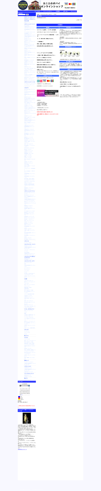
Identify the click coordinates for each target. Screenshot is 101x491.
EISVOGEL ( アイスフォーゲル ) (29, 146)
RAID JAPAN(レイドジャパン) (29, 123)
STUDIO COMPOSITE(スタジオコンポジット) (29, 108)
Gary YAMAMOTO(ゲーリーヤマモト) (30, 197)
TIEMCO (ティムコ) (28, 61)
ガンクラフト (27, 269)
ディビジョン (27, 331)
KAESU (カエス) (27, 228)
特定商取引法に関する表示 (38, 489)
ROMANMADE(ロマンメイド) (29, 127)
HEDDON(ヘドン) (27, 118)
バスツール (26, 240)
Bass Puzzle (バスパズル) (29, 160)
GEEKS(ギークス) (28, 101)
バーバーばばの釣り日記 (29, 294)
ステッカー (26, 329)
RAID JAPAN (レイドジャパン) (29, 58)
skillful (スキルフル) (29, 181)
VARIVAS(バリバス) (28, 371)
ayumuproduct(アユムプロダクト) (29, 92)
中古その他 (26, 20)
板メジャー (26, 335)
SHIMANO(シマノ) (28, 33)
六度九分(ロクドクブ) (28, 125)
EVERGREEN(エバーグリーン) (29, 30)
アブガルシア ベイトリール (30, 83)
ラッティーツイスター (28, 362)
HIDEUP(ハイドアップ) (29, 44)
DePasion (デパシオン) (29, 77)
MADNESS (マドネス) (28, 187)
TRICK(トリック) (28, 115)
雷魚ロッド (26, 360)
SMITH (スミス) (27, 348)
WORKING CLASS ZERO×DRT (27, 288)
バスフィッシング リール (29, 81)
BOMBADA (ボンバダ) (28, 153)
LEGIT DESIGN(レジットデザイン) (29, 53)
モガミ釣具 (26, 164)
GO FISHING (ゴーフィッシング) (29, 323)
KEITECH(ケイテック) (29, 195)
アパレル (26, 337)
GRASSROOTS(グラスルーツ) (29, 131)
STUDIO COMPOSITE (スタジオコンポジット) (29, 315)
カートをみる (37, 11)
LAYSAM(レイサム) (28, 207)
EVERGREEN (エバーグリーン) (29, 174)
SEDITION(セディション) (29, 34)
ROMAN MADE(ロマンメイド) (29, 55)
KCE (25, 263)
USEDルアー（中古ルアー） (29, 18)
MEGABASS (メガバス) (29, 60)
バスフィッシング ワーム (29, 190)
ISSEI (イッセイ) (28, 161)
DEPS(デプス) (27, 43)
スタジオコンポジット (28, 280)
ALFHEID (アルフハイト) (29, 239)
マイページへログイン (47, 11)
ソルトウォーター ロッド (30, 244)
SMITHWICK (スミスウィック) (29, 177)
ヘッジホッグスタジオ (28, 317)
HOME (38, 14)
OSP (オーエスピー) (28, 143)
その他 (25, 278)
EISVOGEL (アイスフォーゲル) (29, 236)
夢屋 (25, 313)
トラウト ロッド (27, 366)
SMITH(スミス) (27, 66)
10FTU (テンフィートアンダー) (29, 73)
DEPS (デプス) (27, 224)
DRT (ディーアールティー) (30, 340)
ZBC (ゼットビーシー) (29, 220)
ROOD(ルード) (27, 50)
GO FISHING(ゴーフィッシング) (29, 292)
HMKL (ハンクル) (28, 156)
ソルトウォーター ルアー (29, 260)
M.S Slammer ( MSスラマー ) (29, 172)
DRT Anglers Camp (28, 290)
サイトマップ (73, 11)
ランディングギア (27, 242)
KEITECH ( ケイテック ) (29, 70)
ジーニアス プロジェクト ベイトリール (29, 85)
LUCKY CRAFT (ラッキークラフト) (29, 142)
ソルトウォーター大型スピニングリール (29, 257)
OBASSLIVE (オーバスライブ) (29, 65)
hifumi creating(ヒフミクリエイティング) (29, 274)
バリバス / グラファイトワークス (29, 250)
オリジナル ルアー (28, 262)
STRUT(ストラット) (28, 296)
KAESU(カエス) (27, 97)
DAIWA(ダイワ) (27, 38)
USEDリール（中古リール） (29, 17)
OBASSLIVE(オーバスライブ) (29, 95)
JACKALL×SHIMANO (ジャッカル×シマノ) (29, 75)
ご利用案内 (57, 11)
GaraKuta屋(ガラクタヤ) (29, 98)
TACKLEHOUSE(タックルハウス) (29, 266)
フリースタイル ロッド (29, 373)
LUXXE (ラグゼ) (27, 154)
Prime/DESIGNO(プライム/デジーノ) (29, 46)
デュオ (25, 272)
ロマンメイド (27, 286)
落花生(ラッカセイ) (28, 205)
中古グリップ (27, 22)
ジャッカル (26, 270)
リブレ (25, 312)
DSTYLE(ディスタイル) (29, 147)
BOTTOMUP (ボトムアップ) (29, 135)
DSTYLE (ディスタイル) (29, 80)
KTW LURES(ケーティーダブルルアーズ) (29, 103)
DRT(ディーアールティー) (29, 41)
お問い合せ (65, 11)
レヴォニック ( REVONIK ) (29, 169)
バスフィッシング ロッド (29, 24)
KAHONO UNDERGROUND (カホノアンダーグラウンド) (29, 185)
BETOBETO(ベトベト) (28, 138)
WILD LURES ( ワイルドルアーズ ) (29, 166)
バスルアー (26, 87)
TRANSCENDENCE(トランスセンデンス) (30, 37)
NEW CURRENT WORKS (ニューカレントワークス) (30, 350)
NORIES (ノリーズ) (28, 62)
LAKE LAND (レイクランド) (29, 231)
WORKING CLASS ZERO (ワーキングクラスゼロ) (29, 344)
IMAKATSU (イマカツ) (29, 129)
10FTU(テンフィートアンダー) (30, 114)
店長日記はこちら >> (22, 449)
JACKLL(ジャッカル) (28, 106)
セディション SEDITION (29, 327)
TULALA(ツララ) (27, 40)
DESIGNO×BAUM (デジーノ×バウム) (30, 233)
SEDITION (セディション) (29, 299)
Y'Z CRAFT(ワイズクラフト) (29, 319)
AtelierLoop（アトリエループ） (29, 90)
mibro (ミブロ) (27, 157)
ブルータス (26, 283)
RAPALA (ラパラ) (28, 152)
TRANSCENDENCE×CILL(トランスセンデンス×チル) (30, 200)
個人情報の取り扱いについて (26, 489)
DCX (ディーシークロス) (29, 284)
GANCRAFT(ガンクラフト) (29, 99)
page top (79, 19)
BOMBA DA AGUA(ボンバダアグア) (30, 49)
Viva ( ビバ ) (27, 379)
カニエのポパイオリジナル (29, 32)
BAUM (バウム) (27, 189)
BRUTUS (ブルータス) (29, 212)
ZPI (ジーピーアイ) (28, 310)
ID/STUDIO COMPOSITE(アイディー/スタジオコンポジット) (29, 27)
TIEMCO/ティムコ (28, 367)
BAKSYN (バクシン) (28, 163)
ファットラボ (27, 332)
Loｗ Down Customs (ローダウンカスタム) (29, 69)
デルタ (25, 334)
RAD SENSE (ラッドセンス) (29, 358)
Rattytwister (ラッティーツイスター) (30, 353)
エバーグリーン (27, 267)
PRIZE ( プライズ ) (28, 78)
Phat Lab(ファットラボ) (29, 117)
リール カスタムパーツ (29, 308)
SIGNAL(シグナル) (28, 105)
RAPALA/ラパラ (27, 375)
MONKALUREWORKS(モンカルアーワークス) (29, 121)
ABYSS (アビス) (27, 149)
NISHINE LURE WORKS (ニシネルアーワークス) (29, 179)
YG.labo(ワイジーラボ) (29, 211)
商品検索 (21, 13)
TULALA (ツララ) (28, 245)
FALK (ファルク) (28, 182)
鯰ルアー (26, 378)
